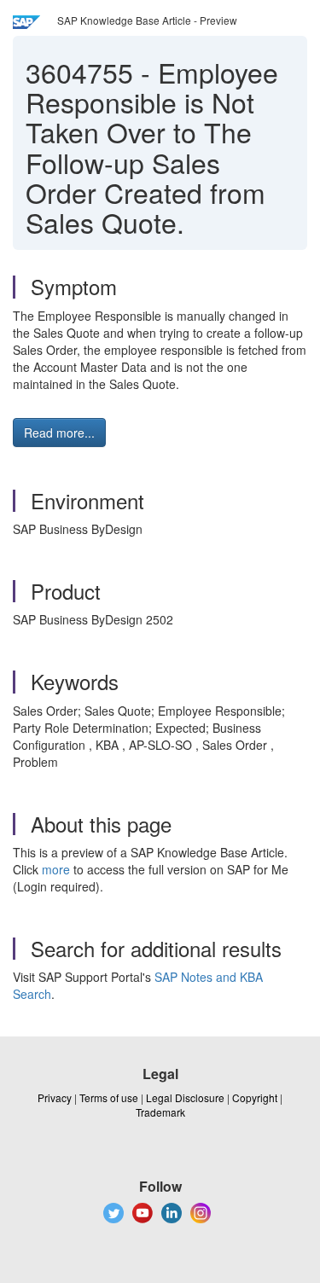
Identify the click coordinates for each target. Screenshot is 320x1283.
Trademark (160, 1112)
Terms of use (108, 1097)
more (56, 869)
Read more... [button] (59, 432)
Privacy (55, 1097)
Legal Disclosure (185, 1097)
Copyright (254, 1097)
